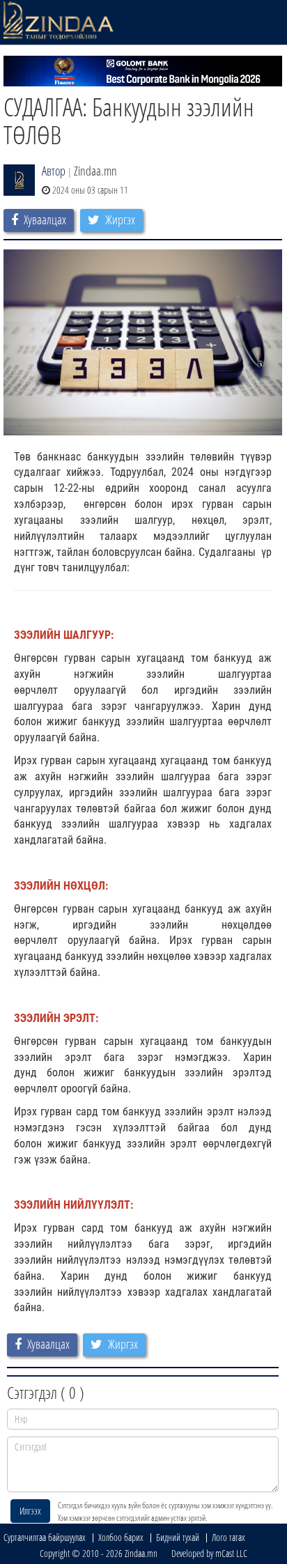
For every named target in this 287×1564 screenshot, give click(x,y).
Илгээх (30, 1510)
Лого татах (228, 1537)
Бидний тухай (177, 1537)
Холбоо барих (121, 1537)
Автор (53, 170)
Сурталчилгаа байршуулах (44, 1537)
